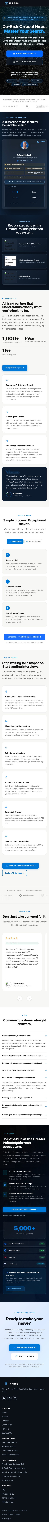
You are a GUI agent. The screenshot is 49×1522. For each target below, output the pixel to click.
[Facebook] (9, 1398)
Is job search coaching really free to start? (18, 1078)
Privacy (4, 1514)
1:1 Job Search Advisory (29, 84)
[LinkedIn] (4, 1398)
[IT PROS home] (24, 1384)
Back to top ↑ (6, 1519)
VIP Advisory (7, 1480)
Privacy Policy (8, 1494)
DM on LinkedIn (26, 1356)
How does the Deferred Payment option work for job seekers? (22, 1106)
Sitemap (17, 1514)
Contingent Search (37, 80)
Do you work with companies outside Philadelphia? (22, 1063)
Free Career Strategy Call (13, 1464)
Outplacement (16, 84)
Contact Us (7, 1433)
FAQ (3, 1490)
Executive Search (11, 80)
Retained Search (24, 80)
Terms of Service (9, 1498)
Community (7, 1425)
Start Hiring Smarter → (14, 368)
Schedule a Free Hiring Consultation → (24, 637)
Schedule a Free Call (26, 1347)
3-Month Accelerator (11, 1476)
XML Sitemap (7, 1502)
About (4, 1412)
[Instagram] (15, 1398)
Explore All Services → (14, 873)
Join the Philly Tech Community (24, 1209)
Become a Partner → (15, 1289)
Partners (5, 1429)
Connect (42, 141)
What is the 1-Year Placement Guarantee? (18, 1070)
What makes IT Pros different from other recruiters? (22, 1056)
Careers (5, 1421)
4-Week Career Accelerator (13, 1468)
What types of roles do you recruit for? (17, 1098)
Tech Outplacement (10, 1454)
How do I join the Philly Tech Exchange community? (22, 1115)
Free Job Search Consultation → (22, 866)
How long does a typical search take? (16, 1036)
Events (5, 1416)
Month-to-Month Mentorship (14, 1472)
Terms (11, 1514)
